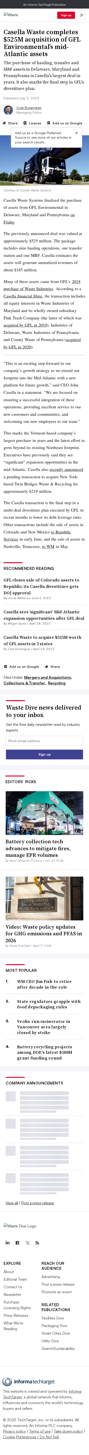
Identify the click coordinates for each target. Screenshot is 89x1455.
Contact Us (13, 1286)
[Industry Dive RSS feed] (37, 1243)
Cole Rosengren (29, 108)
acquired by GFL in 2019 (25, 325)
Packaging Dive (54, 1325)
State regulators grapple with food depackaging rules (49, 1004)
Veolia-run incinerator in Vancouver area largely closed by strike (43, 1027)
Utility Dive (50, 1340)
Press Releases (16, 1315)
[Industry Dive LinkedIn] (7, 1243)
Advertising (51, 1276)
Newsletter (12, 1294)
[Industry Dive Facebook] (17, 1243)
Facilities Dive (53, 1318)
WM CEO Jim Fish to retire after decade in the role (44, 984)
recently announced (66, 469)
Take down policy (68, 1431)
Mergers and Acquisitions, (48, 677)
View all (12, 1203)
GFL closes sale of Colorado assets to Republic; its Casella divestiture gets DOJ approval (41, 586)
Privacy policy (14, 1431)
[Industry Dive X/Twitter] (27, 1243)
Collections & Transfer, (25, 683)
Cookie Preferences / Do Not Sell (31, 1437)
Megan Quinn (17, 623)
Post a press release (37, 1203)
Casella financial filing (23, 296)
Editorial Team (15, 1279)
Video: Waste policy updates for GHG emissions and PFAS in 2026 (43, 933)
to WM (48, 546)
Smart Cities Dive (56, 1333)
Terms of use (40, 1431)
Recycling (57, 683)
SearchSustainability (58, 1348)
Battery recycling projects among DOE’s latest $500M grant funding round (44, 1052)
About (9, 1271)
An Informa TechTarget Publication (44, 4)
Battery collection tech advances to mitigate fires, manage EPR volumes (37, 848)
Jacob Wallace (18, 598)
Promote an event (57, 1291)
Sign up (66, 15)
